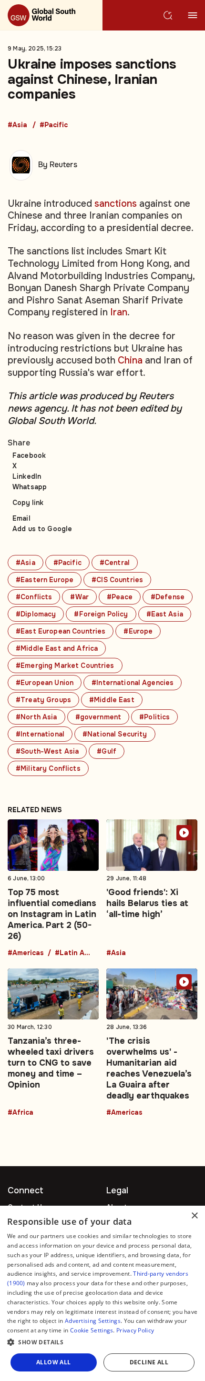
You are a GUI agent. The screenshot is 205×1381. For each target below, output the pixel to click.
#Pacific (54, 125)
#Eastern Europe (44, 579)
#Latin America (74, 953)
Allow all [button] (53, 1362)
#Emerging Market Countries (65, 665)
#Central (115, 562)
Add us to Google (42, 528)
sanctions (115, 204)
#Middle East (111, 700)
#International (40, 734)
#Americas (26, 953)
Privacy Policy (135, 1330)
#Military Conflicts (48, 768)
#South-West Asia (47, 751)
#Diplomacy (36, 614)
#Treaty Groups (43, 700)
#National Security (114, 734)
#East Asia (164, 614)
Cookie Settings (91, 1330)
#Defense (167, 597)
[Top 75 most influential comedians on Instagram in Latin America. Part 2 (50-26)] (53, 888)
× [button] (194, 1216)
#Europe (138, 631)
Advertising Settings (93, 1321)
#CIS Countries (117, 579)
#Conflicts (34, 597)
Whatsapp (29, 487)
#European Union (44, 682)
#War (79, 597)
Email (21, 518)
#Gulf (106, 751)
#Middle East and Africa (57, 648)
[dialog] (102, 1293)
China (130, 360)
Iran (118, 312)
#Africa (20, 1113)
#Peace (120, 597)
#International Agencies (133, 682)
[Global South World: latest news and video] (51, 15)
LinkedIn (26, 476)
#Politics (154, 717)
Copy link (27, 502)
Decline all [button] (149, 1362)
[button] (102, 1342)
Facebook (29, 455)
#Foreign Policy (101, 614)
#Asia (17, 125)
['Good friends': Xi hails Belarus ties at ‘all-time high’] (151, 888)
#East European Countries (60, 631)
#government (98, 717)
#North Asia (36, 717)
